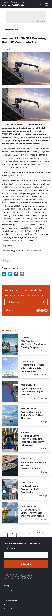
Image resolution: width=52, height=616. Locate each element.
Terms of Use (9, 591)
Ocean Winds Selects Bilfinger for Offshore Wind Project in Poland (32, 512)
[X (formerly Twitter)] (42, 310)
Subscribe (13, 302)
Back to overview (11, 29)
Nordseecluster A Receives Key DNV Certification (29, 489)
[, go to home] (13, 3)
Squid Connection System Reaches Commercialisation (33, 465)
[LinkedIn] (46, 310)
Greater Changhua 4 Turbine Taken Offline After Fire (32, 415)
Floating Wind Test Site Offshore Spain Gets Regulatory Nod (32, 367)
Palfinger (6, 261)
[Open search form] (40, 4)
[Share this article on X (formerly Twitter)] (10, 274)
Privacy (6, 586)
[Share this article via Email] (22, 274)
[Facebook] (38, 310)
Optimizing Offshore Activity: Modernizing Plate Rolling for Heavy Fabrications (32, 440)
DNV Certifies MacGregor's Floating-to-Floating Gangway (33, 344)
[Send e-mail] (23, 576)
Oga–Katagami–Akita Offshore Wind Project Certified (32, 391)
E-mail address (10, 548)
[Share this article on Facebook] (16, 274)
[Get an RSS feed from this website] (29, 576)
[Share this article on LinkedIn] (4, 274)
